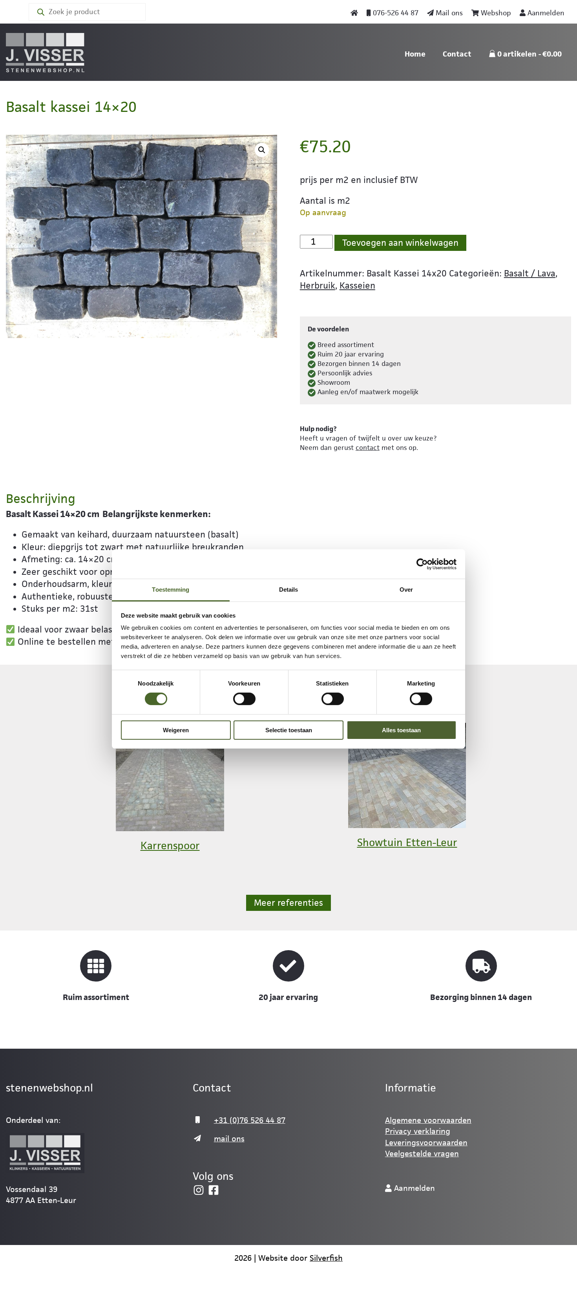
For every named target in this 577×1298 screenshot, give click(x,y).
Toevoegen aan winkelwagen (400, 243)
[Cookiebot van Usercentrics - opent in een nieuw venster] (422, 564)
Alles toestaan (401, 730)
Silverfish (326, 1258)
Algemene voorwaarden (428, 1120)
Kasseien (357, 285)
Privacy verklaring (417, 1131)
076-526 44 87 (394, 12)
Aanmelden (545, 12)
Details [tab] (288, 589)
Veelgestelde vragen (422, 1153)
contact (368, 447)
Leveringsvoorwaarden (426, 1142)
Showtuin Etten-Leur (407, 842)
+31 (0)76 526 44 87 (249, 1120)
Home (415, 54)
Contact (457, 54)
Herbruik (317, 285)
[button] (262, 150)
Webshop (495, 12)
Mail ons (448, 12)
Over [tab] (406, 589)
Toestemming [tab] (170, 589)
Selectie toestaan (288, 730)
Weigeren (176, 730)
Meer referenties (288, 903)
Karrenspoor (170, 845)
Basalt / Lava (529, 273)
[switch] (244, 699)
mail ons (229, 1138)
